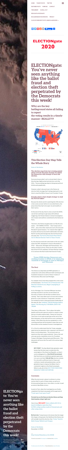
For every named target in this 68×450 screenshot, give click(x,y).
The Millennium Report (10, 440)
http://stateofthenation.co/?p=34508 (42, 435)
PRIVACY (52, 17)
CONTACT (52, 6)
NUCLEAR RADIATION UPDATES (39, 17)
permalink (55, 438)
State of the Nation (37, 167)
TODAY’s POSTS (40, 3)
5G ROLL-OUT (43, 10)
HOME (33, 3)
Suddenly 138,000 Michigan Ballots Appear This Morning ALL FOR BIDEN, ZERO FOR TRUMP (47, 304)
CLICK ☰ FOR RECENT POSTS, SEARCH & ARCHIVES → (45, 20)
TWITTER (49, 3)
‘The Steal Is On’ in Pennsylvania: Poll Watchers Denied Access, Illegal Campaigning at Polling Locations (47, 284)
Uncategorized (44, 438)
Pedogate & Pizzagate (37, 13)
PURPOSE (44, 6)
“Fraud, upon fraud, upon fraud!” (41, 393)
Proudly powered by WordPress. (38, 445)
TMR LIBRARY (34, 10)
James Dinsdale (56, 445)
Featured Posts (36, 6)
